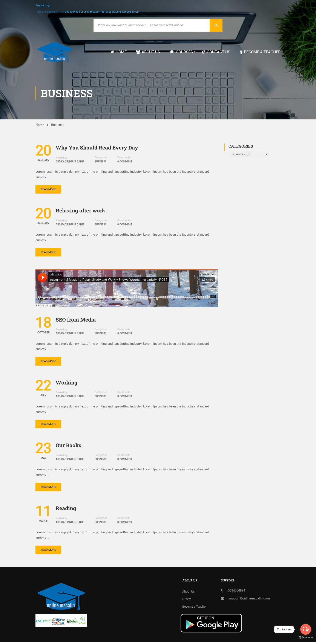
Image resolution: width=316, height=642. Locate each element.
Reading (66, 508)
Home (121, 52)
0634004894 (236, 590)
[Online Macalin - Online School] (54, 52)
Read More (48, 189)
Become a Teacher (262, 52)
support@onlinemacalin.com (123, 11)
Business (100, 161)
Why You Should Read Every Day (97, 147)
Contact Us (218, 52)
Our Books (68, 445)
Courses (184, 52)
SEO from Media (76, 319)
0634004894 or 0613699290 (82, 11)
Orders (186, 599)
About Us (151, 52)
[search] (216, 25)
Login (48, 5)
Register (40, 5)
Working (66, 382)
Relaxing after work (80, 210)
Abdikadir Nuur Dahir (70, 161)
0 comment (124, 161)
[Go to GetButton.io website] (306, 637)
